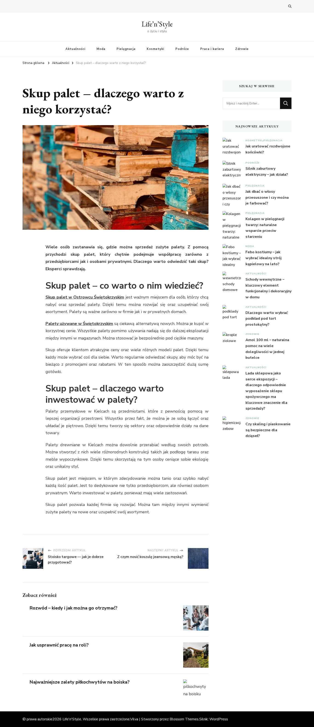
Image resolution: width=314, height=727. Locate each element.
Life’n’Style (157, 24)
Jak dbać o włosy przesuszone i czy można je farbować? (267, 197)
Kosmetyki (155, 49)
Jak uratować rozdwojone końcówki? (267, 149)
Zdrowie (242, 49)
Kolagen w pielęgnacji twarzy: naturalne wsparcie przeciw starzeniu (264, 227)
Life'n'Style (72, 719)
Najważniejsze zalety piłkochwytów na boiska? (79, 682)
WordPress (218, 719)
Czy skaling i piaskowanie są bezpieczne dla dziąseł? (268, 430)
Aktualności (75, 49)
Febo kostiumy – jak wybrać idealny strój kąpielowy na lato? (263, 258)
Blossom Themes (184, 719)
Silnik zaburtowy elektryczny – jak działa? (266, 171)
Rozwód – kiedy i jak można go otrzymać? (73, 608)
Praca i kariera (212, 49)
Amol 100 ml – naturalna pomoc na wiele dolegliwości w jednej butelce (267, 348)
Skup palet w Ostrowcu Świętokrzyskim (85, 297)
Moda (101, 49)
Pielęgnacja (126, 49)
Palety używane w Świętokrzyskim (79, 323)
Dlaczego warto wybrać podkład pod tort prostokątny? (266, 318)
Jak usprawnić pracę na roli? (59, 645)
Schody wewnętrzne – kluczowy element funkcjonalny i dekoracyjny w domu (268, 288)
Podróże (182, 49)
